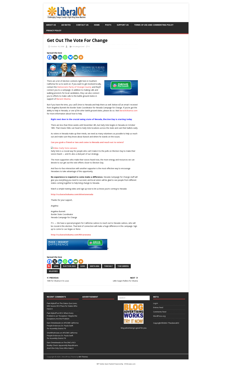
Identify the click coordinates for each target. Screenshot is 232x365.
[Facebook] (49, 57)
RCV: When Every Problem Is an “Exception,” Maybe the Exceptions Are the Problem (62, 316)
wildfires (53, 271)
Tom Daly (108, 266)
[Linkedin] (60, 57)
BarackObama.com (128, 110)
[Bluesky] (70, 57)
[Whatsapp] (65, 57)
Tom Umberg (123, 266)
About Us (51, 25)
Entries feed (158, 307)
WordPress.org (159, 316)
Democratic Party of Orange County (74, 87)
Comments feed (159, 312)
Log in (155, 303)
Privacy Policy (53, 30)
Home (97, 25)
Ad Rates (66, 25)
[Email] (75, 57)
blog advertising (127, 328)
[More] (81, 57)
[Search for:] (134, 298)
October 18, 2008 (57, 46)
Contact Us (82, 25)
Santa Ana (94, 266)
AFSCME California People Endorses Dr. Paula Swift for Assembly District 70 (63, 326)
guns (82, 266)
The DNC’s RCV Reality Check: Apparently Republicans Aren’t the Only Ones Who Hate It (62, 345)
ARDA (56, 266)
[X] (54, 57)
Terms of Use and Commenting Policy (153, 25)
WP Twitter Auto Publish (105, 364)
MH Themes (83, 357)
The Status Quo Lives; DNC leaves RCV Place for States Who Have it (62, 306)
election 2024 (69, 266)
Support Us (123, 25)
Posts (108, 25)
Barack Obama (63, 99)
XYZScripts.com (129, 364)
